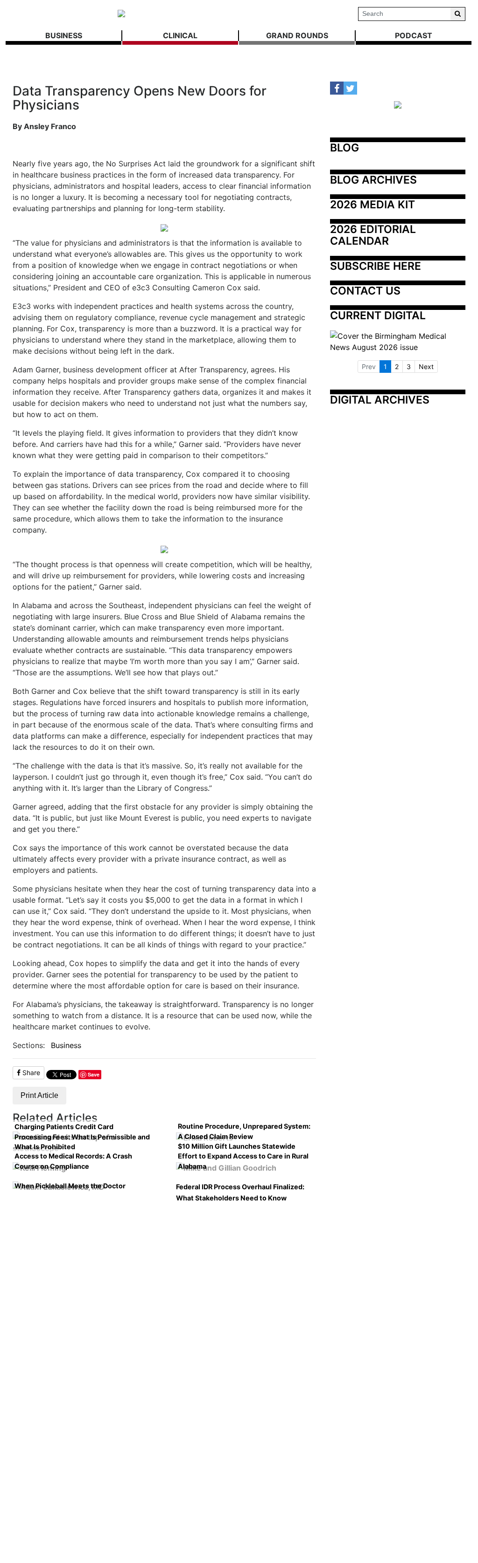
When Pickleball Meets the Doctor (70, 1186)
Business (66, 1045)
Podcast (413, 35)
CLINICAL (180, 35)
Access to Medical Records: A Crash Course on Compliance (73, 1161)
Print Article (39, 1095)
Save (93, 1074)
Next (426, 366)
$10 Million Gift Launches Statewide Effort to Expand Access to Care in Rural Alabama (243, 1156)
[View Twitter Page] (350, 88)
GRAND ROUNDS (297, 35)
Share (30, 1072)
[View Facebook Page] (337, 88)
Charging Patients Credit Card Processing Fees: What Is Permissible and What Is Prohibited (82, 1137)
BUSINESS (63, 35)
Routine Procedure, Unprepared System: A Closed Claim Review (244, 1131)
